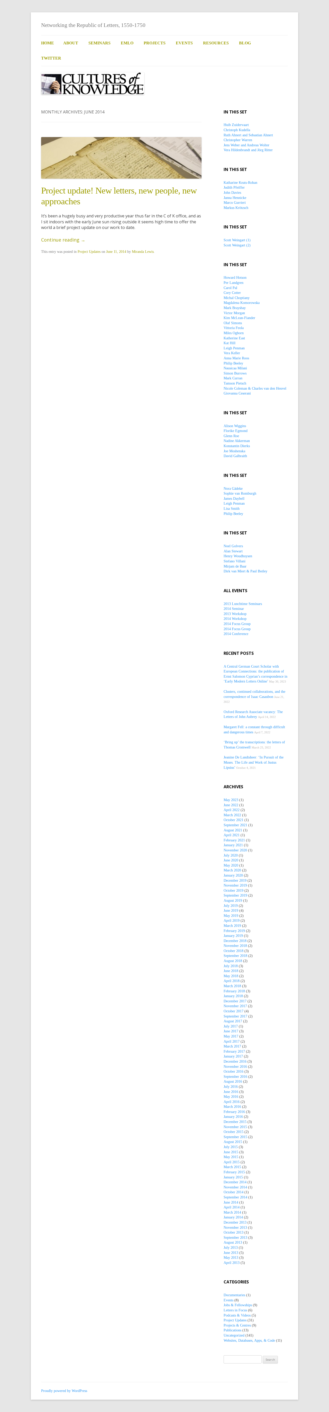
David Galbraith (235, 456)
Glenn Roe (231, 436)
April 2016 (232, 1102)
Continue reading (63, 240)
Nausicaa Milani (235, 368)
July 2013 (231, 1248)
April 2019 (232, 921)
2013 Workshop (235, 614)
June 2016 (231, 1092)
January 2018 (233, 996)
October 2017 (233, 1011)
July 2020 (231, 855)
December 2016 (235, 1061)
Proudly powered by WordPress (64, 1391)
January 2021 (233, 845)
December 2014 (235, 1182)
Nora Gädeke (233, 489)
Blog (245, 43)
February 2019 (234, 931)
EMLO (127, 43)
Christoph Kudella (237, 130)
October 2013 (233, 1232)
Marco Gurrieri (235, 203)
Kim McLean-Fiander (239, 318)
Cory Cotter (232, 293)
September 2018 (235, 956)
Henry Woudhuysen (238, 556)
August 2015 (233, 1142)
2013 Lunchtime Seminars (243, 604)
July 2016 (231, 1087)
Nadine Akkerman (237, 441)
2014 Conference (236, 634)
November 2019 (235, 885)
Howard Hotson (235, 278)
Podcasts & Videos (237, 1315)
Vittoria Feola (234, 328)
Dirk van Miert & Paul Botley (245, 571)
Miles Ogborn (234, 333)
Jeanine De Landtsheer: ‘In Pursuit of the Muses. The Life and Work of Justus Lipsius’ (254, 762)
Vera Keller (232, 353)
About (70, 43)
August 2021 (233, 830)
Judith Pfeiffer (234, 187)
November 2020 (235, 850)
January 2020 (233, 875)
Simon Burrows (235, 373)
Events (184, 43)
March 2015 (232, 1167)
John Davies (232, 193)
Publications (232, 1330)
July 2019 (231, 906)
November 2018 (235, 946)
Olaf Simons (233, 323)
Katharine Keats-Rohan (240, 183)
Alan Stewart (233, 551)
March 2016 (232, 1107)
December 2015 (235, 1122)
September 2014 (235, 1197)
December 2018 (235, 941)
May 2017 (231, 1036)
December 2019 (235, 880)
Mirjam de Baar (235, 566)
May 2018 (231, 976)
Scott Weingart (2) (237, 245)
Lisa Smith (232, 509)
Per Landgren (233, 283)
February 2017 (234, 1051)
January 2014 (233, 1217)
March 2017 (232, 1046)
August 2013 (233, 1242)
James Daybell (234, 499)
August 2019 (233, 900)
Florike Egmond (236, 431)
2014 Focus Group (237, 624)
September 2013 (235, 1238)
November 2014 (235, 1187)
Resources (216, 43)
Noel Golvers (233, 546)
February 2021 (234, 840)
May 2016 (231, 1097)
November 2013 (235, 1228)
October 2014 (233, 1192)
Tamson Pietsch (235, 383)
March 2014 (232, 1212)
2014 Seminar (234, 609)
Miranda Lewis (143, 252)
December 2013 (235, 1222)
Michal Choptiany (237, 298)
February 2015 (234, 1172)
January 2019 (233, 936)
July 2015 (231, 1147)
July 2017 (231, 1026)
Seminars (99, 43)
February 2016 (234, 1112)
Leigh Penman (234, 348)
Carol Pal (230, 288)
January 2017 (233, 1056)
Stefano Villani (234, 561)
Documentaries (234, 1295)
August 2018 (233, 961)
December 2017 (235, 1001)
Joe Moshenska (234, 451)
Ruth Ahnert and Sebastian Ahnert (248, 135)
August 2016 (233, 1081)
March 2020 (232, 870)
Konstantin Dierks (237, 446)
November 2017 (235, 1006)
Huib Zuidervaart (236, 125)
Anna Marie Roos (236, 358)
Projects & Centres (237, 1325)
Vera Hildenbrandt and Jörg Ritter (248, 150)
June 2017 (231, 1031)
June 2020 (231, 860)
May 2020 (231, 865)
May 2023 (231, 800)
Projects (155, 43)
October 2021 (233, 820)
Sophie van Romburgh (240, 493)
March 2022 (232, 815)
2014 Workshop (235, 619)
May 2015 (231, 1157)
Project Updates (89, 252)
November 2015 (235, 1127)
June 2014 (231, 1202)
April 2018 (232, 981)
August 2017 (233, 1021)
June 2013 (231, 1253)
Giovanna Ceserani (237, 393)
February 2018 (234, 991)
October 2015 (233, 1132)
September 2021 (235, 825)
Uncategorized (234, 1335)
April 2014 (232, 1207)
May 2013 (231, 1258)
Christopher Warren (238, 140)
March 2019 (232, 926)
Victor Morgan (234, 313)
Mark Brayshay (235, 308)
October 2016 (233, 1071)
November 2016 (235, 1067)
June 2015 (231, 1152)
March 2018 (232, 986)
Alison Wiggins (235, 426)
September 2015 (235, 1137)
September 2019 (235, 895)
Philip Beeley (233, 363)
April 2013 (232, 1263)
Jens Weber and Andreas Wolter (246, 145)
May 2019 (231, 916)
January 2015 (233, 1177)
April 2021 (232, 835)
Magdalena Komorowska (242, 303)
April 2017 (232, 1041)
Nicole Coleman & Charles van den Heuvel (255, 388)
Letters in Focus (235, 1310)
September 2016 (235, 1077)
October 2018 (233, 951)
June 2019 (231, 910)
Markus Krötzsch (236, 208)
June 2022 (231, 805)
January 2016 (233, 1117)
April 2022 (232, 810)
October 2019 (233, 890)
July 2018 (231, 966)
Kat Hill (229, 343)
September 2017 (235, 1016)
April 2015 (232, 1162)
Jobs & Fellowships (238, 1305)
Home (47, 43)
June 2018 (231, 971)
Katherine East (234, 338)
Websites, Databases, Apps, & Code (249, 1340)
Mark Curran (233, 378)
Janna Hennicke (235, 198)
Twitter (51, 58)
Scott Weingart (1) (237, 240)
